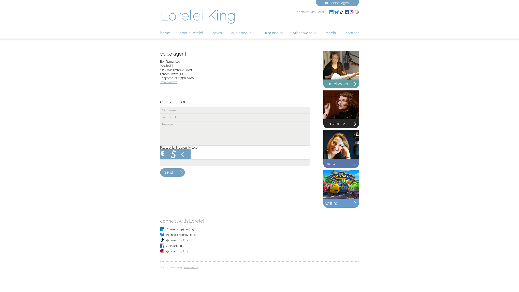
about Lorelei (191, 33)
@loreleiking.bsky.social (181, 234)
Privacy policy (191, 267)
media (330, 33)
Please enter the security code (178, 147)
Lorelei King (198, 15)
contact (352, 33)
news (217, 33)
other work (303, 33)
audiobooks (241, 33)
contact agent (339, 3)
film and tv (274, 33)
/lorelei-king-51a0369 (180, 229)
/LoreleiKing (174, 245)
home (165, 33)
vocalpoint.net (168, 82)
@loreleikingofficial (177, 240)
